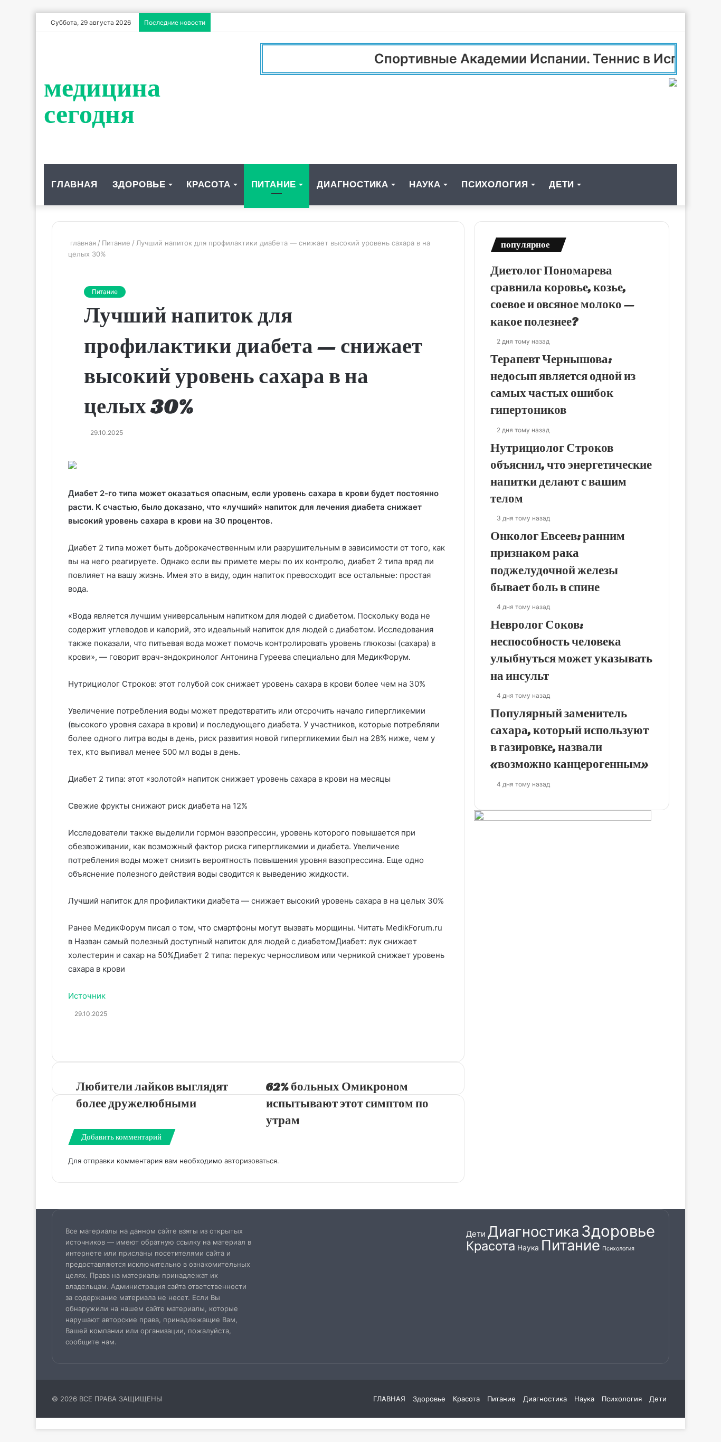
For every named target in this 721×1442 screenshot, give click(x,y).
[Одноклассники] (78, 454)
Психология (494, 184)
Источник (87, 996)
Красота (208, 184)
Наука (425, 184)
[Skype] (82, 454)
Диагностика (352, 184)
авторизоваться (250, 1160)
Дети (561, 184)
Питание (274, 184)
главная (82, 243)
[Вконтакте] (75, 454)
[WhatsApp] (84, 454)
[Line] (90, 454)
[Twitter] (71, 454)
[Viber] (88, 454)
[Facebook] (69, 454)
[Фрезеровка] (80, 454)
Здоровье (139, 184)
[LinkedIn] (73, 454)
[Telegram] (86, 454)
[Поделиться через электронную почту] (92, 454)
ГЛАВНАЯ (74, 184)
